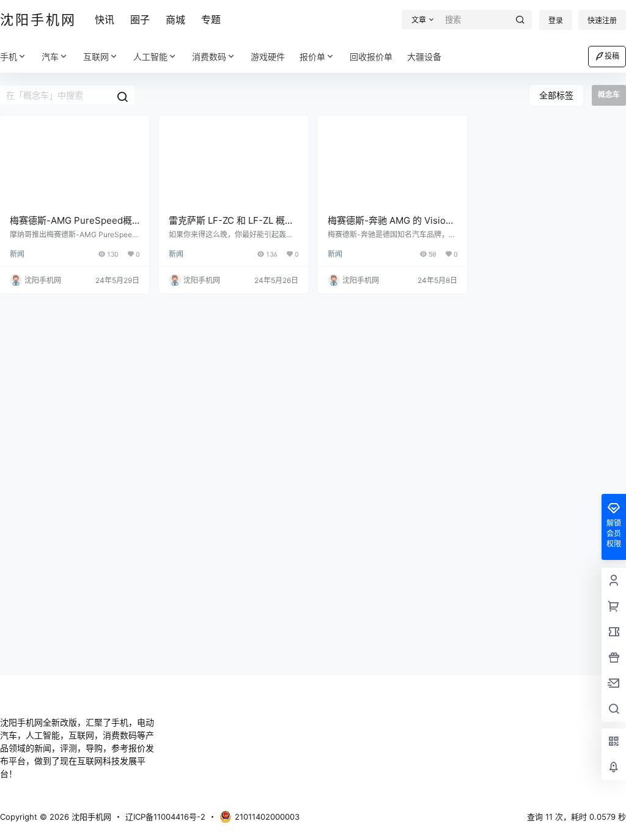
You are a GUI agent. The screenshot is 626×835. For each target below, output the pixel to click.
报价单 (312, 56)
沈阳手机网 (90, 817)
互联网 (96, 56)
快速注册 (602, 20)
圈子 (140, 19)
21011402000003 (267, 817)
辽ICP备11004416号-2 (165, 817)
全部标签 (556, 95)
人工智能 (150, 56)
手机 (8, 56)
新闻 (17, 254)
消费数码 (209, 56)
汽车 (50, 56)
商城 (175, 19)
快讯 (104, 19)
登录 (555, 20)
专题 (211, 19)
